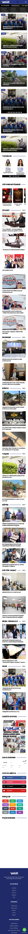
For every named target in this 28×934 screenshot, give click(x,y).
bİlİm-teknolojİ (10, 621)
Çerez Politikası (14, 928)
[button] (3, 103)
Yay (20, 808)
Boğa (12, 801)
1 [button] (6, 112)
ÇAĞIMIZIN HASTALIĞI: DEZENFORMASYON (8, 171)
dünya (5, 388)
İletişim (14, 915)
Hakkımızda (14, 906)
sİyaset (6, 210)
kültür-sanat (9, 570)
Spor (14, 897)
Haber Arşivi (14, 908)
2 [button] (8, 112)
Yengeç (5, 804)
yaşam (5, 454)
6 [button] (14, 112)
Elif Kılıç (8, 168)
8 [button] (18, 112)
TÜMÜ (23, 210)
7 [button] (16, 112)
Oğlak (5, 812)
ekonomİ (6, 337)
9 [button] (19, 112)
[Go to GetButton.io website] (24, 932)
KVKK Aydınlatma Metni (14, 930)
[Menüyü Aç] (17, 2)
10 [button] (21, 112)
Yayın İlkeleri (14, 932)
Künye (14, 912)
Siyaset (14, 890)
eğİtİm (5, 505)
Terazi (5, 808)
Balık (19, 812)
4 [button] (11, 112)
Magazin (14, 895)
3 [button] (9, 112)
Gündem (14, 888)
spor (4, 666)
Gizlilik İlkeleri (14, 923)
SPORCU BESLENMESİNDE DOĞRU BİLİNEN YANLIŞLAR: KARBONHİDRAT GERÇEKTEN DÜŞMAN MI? (20, 173)
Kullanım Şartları (14, 926)
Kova (12, 812)
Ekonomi (14, 892)
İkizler (20, 801)
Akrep (12, 808)
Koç (5, 801)
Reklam (14, 910)
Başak (20, 804)
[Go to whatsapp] (24, 930)
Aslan (12, 804)
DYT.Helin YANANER (20, 169)
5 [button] (13, 112)
